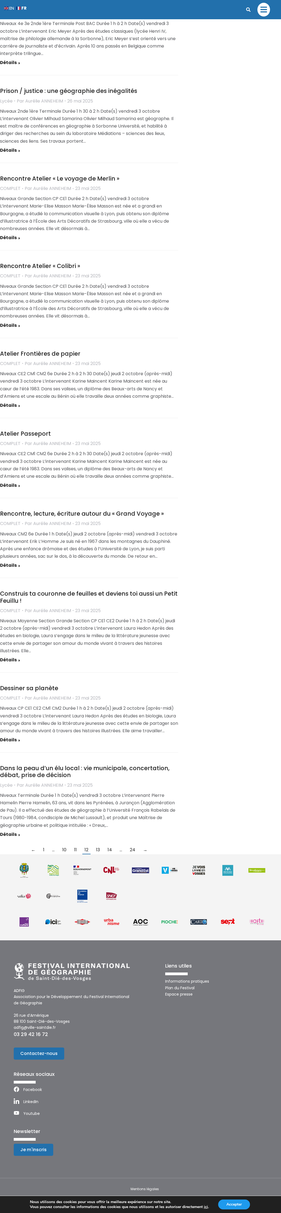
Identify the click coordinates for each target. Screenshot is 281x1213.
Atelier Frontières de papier (40, 354)
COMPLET (10, 188)
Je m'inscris (33, 1149)
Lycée (6, 101)
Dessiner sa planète (29, 688)
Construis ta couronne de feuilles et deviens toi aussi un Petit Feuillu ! (89, 597)
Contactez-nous (39, 1053)
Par (40, 101)
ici (206, 1206)
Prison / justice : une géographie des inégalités (68, 91)
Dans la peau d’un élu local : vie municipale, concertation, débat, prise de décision (85, 771)
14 (110, 850)
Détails (8, 63)
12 (86, 850)
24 (132, 850)
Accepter (234, 1204)
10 (64, 850)
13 (98, 850)
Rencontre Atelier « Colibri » (40, 266)
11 (75, 850)
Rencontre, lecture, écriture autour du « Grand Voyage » (82, 514)
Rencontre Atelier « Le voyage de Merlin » (59, 179)
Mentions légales (145, 1189)
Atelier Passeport (25, 434)
